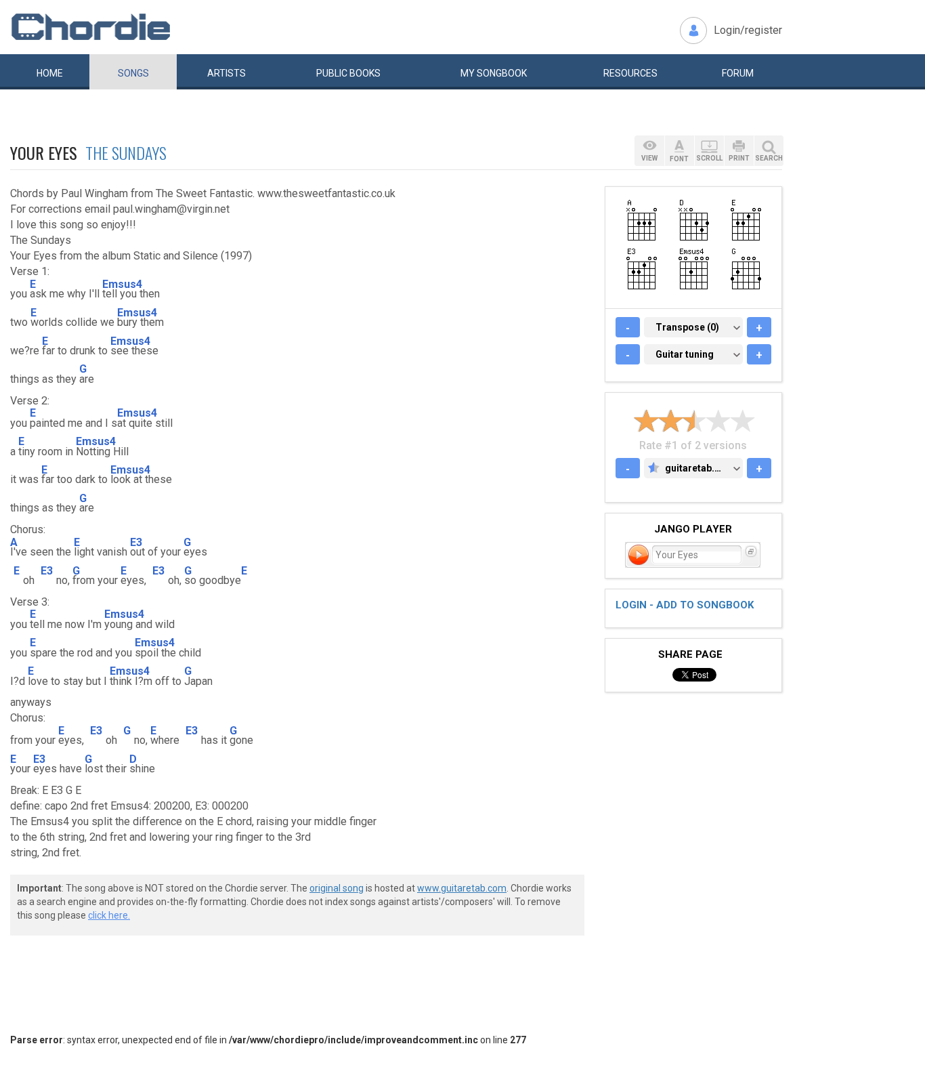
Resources (630, 73)
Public (348, 73)
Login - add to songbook (685, 605)
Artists (226, 73)
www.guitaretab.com (462, 888)
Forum (738, 73)
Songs (133, 73)
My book (493, 73)
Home (50, 73)
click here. (109, 915)
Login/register (748, 30)
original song (336, 888)
